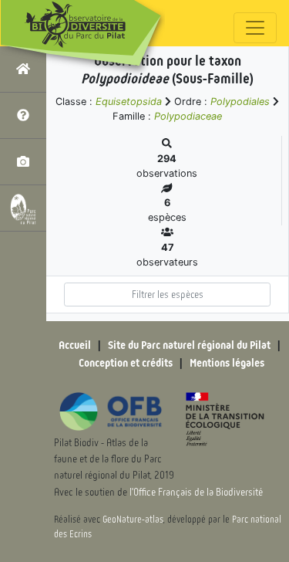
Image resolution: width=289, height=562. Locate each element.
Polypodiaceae (188, 116)
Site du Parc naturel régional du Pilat (189, 345)
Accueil (75, 345)
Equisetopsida (129, 101)
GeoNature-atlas (132, 519)
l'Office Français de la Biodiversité (196, 492)
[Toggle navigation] (255, 27)
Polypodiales (240, 101)
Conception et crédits (126, 363)
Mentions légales (227, 363)
